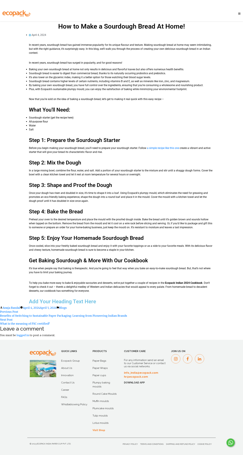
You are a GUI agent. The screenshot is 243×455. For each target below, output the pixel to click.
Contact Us (67, 382)
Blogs (63, 307)
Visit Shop (99, 430)
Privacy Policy (130, 444)
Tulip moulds (100, 415)
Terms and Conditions (151, 444)
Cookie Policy (205, 444)
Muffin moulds (101, 401)
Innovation (67, 375)
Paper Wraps (100, 368)
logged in (23, 335)
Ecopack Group (70, 360)
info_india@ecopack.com (141, 372)
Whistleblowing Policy (74, 404)
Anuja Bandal (11, 307)
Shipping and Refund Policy (180, 444)
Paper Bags (99, 360)
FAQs (64, 397)
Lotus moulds (100, 422)
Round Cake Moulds (105, 393)
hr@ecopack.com (136, 376)
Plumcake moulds (103, 408)
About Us (66, 368)
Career (65, 389)
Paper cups (99, 375)
